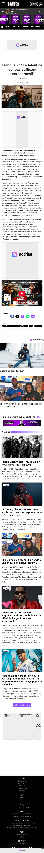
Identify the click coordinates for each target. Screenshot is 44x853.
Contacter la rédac (22, 807)
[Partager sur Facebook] (11, 317)
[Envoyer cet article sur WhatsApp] (27, 317)
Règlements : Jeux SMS (22, 825)
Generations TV (22, 834)
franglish (20, 326)
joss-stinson (38, 326)
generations (5, 326)
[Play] (3, 11)
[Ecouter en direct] (32, 4)
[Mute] (38, 11)
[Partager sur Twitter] (16, 317)
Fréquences (22, 791)
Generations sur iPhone (22, 814)
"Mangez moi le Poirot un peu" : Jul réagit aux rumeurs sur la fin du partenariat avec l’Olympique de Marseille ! (22, 680)
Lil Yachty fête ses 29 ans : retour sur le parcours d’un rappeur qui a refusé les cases (22, 512)
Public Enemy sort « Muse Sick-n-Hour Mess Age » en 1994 (21, 463)
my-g (31, 326)
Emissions (22, 781)
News (8, 27)
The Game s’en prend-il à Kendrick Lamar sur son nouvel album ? (22, 561)
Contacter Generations (22, 843)
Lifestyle (35, 27)
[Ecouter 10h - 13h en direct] (22, 423)
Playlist (22, 786)
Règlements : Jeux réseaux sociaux (22, 823)
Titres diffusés (22, 788)
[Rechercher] (36, 4)
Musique (17, 27)
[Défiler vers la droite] (38, 726)
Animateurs (22, 783)
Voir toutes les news (22, 705)
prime (26, 326)
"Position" (6, 205)
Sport (26, 27)
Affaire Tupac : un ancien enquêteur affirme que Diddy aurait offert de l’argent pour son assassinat (22, 616)
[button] (11, 726)
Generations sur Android (22, 816)
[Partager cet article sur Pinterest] (22, 317)
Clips (22, 837)
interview (13, 326)
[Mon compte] (41, 4)
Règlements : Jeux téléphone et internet (22, 828)
